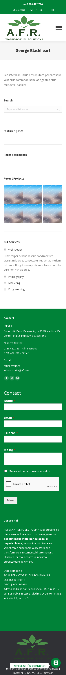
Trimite (10, 500)
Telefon (11, 433)
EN (53, 10)
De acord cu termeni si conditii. (30, 471)
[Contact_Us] (56, 665)
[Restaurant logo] (33, 214)
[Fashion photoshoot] (13, 214)
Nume (9, 401)
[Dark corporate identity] (52, 194)
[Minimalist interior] (33, 194)
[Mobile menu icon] (58, 27)
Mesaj (9, 450)
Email (9, 418)
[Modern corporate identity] (13, 194)
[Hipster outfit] (52, 214)
